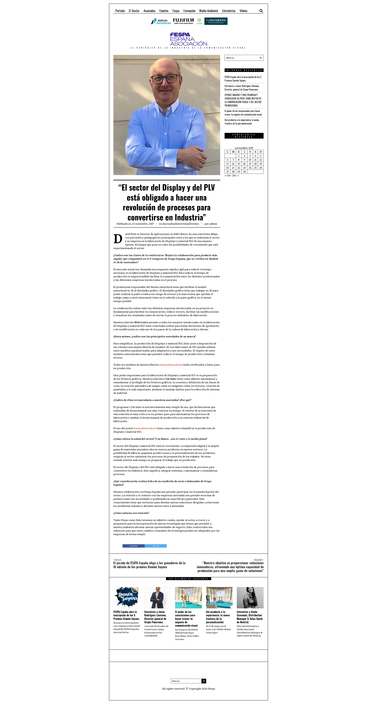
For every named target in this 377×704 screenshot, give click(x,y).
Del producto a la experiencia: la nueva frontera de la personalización (242, 121)
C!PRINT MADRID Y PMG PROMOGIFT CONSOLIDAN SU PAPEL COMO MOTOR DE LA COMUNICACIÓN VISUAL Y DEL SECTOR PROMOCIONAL (243, 100)
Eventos (194, 223)
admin (213, 223)
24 (250, 167)
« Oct (228, 175)
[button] (261, 58)
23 (244, 167)
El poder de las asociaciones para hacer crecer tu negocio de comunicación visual (243, 112)
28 (233, 171)
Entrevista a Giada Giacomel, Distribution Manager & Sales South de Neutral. (250, 617)
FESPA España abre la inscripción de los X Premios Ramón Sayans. (243, 78)
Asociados (168, 223)
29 (238, 171)
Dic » (236, 175)
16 (244, 163)
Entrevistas (182, 223)
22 (238, 167)
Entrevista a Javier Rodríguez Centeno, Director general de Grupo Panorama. (242, 87)
